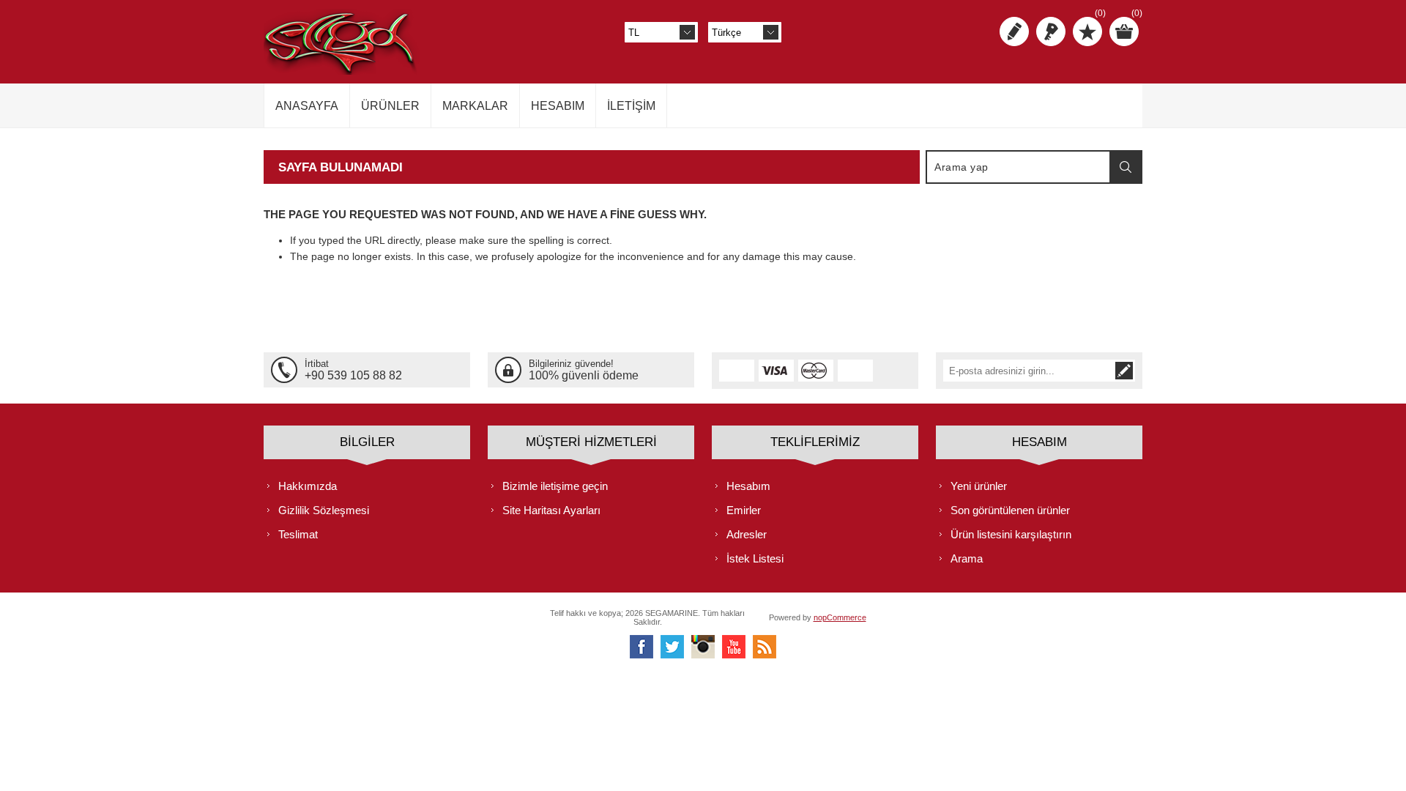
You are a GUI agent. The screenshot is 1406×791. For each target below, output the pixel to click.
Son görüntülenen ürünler (1010, 510)
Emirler (743, 510)
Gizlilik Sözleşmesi (323, 510)
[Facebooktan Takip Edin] (641, 646)
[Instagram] (703, 646)
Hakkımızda (307, 486)
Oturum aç (1050, 31)
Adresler (746, 534)
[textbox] (1018, 167)
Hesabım (748, 486)
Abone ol (1124, 371)
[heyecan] (672, 646)
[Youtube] (733, 646)
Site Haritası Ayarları (551, 510)
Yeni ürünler (979, 486)
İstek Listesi (755, 558)
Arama (1125, 167)
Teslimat (298, 534)
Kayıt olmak (1014, 31)
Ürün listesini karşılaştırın (1011, 534)
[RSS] (764, 646)
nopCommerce (840, 617)
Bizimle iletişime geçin (555, 486)
